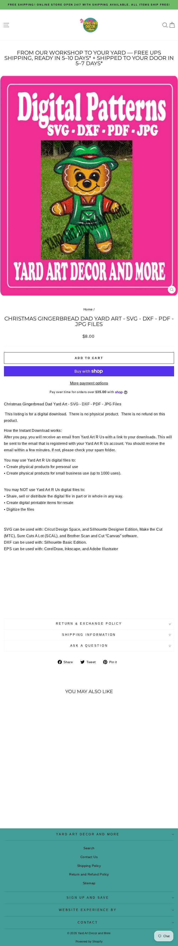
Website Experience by (88, 910)
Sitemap (89, 883)
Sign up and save (88, 897)
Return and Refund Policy (89, 874)
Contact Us (89, 857)
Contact (88, 922)
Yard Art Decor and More (87, 834)
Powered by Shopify (89, 941)
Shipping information (89, 634)
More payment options (89, 383)
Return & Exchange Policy (89, 623)
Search (88, 848)
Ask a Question (89, 645)
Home (88, 309)
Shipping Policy (89, 866)
